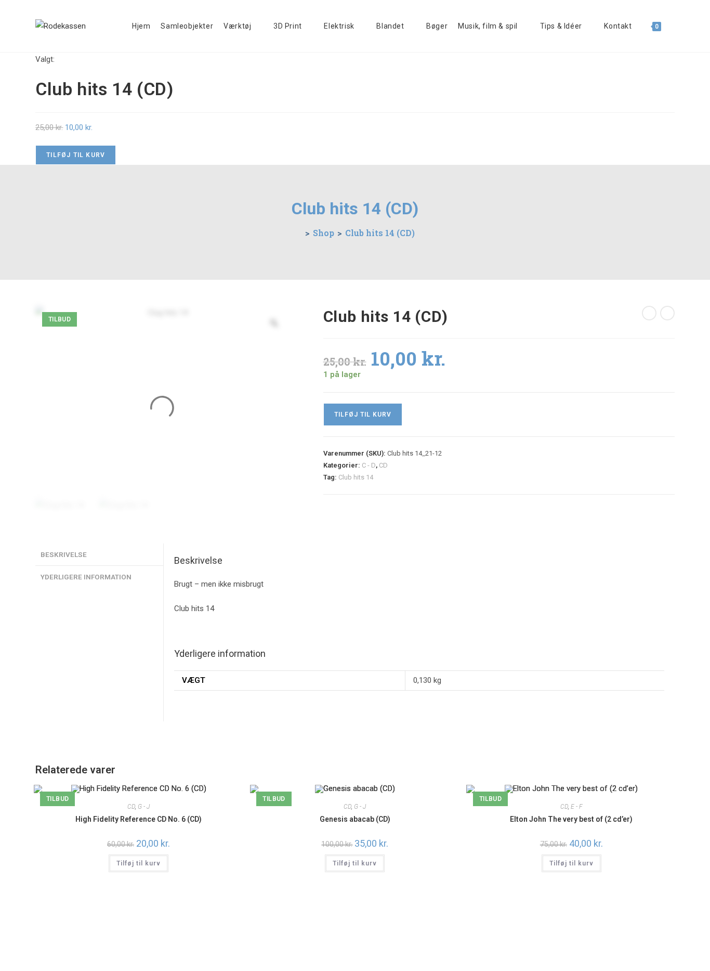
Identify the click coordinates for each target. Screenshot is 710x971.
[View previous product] (649, 313)
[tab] (99, 554)
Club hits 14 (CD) (380, 232)
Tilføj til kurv (75, 155)
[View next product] (667, 313)
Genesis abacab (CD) (355, 819)
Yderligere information (86, 577)
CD (383, 465)
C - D (369, 465)
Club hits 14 (355, 477)
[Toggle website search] (674, 26)
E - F (577, 806)
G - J (144, 806)
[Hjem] (299, 232)
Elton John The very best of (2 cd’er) (571, 819)
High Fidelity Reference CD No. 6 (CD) (138, 819)
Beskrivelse (64, 554)
